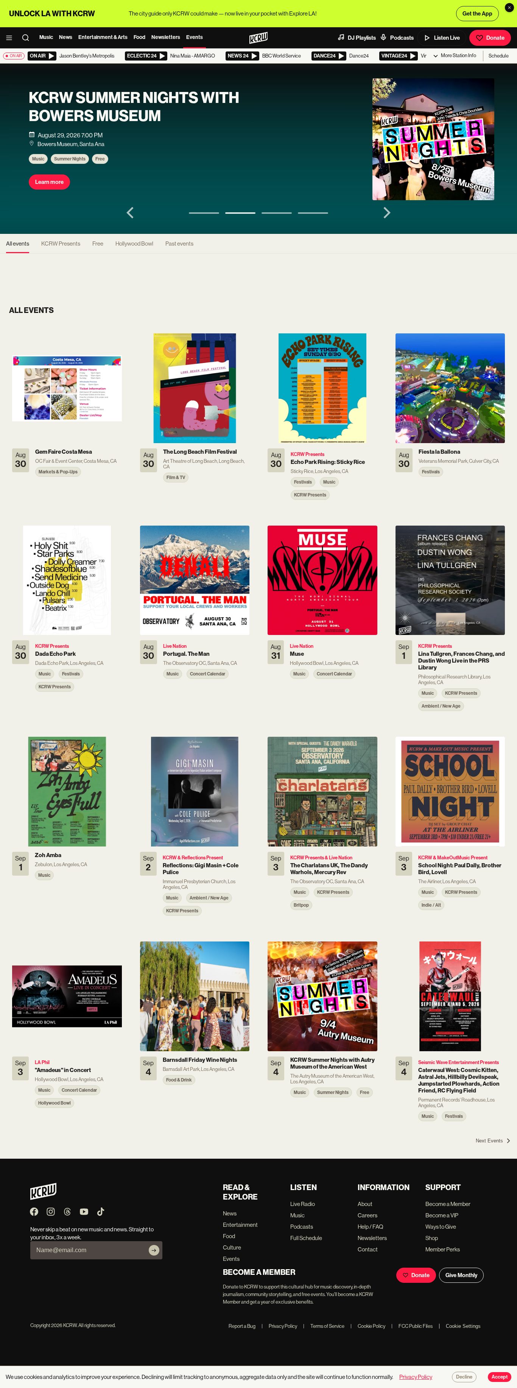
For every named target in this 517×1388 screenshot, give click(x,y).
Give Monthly (461, 1275)
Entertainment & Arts (103, 37)
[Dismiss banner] (509, 7)
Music (46, 37)
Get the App (477, 13)
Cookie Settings (463, 1326)
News (65, 37)
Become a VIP (441, 1215)
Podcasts (402, 37)
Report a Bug (242, 1326)
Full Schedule (306, 1238)
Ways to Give (440, 1226)
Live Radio (302, 1204)
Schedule (499, 56)
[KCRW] (43, 1198)
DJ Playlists (362, 37)
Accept (500, 1377)
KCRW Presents (60, 243)
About (365, 1204)
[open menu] (11, 38)
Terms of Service (323, 1326)
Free (100, 159)
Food (139, 37)
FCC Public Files (412, 1326)
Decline (464, 1377)
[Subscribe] (154, 1250)
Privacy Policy (279, 1326)
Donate (495, 37)
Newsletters (165, 37)
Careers (367, 1215)
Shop (431, 1238)
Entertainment (240, 1225)
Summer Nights (70, 159)
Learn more (49, 182)
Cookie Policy (367, 1326)
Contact (368, 1249)
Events (194, 37)
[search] (28, 38)
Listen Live (447, 37)
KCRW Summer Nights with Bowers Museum (134, 107)
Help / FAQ (370, 1226)
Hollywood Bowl (134, 243)
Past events (179, 243)
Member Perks (442, 1249)
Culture (232, 1247)
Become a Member (447, 1204)
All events (17, 243)
